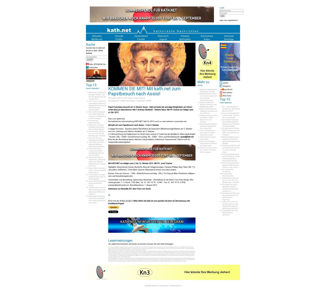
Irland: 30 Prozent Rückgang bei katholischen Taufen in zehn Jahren (230, 165)
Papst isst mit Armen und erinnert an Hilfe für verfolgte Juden (208, 143)
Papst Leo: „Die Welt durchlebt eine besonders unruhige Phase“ (97, 127)
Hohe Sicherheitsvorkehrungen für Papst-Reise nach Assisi (207, 133)
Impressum (164, 286)
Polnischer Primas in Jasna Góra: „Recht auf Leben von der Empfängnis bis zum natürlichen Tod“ (97, 161)
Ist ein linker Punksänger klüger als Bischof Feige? (97, 183)
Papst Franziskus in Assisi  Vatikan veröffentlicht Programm (208, 150)
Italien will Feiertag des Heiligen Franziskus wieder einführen (209, 111)
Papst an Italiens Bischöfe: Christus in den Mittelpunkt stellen (208, 104)
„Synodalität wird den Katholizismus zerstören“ (230, 213)
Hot (125, 98)
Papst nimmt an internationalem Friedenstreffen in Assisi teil (208, 126)
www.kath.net (126, 257)
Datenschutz (176, 286)
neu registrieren (230, 20)
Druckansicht (113, 101)
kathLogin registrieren (157, 247)
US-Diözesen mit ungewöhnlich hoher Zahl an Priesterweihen (97, 177)
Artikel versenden (128, 101)
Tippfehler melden (144, 101)
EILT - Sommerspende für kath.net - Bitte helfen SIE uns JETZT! (231, 109)
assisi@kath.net (187, 137)
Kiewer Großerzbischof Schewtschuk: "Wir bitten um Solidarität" (230, 115)
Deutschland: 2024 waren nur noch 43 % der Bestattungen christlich (97, 133)
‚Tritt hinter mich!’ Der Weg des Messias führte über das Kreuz (96, 144)
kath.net (154, 286)
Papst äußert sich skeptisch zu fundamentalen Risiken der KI (97, 170)
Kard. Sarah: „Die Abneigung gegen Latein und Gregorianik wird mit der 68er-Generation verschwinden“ (97, 105)
